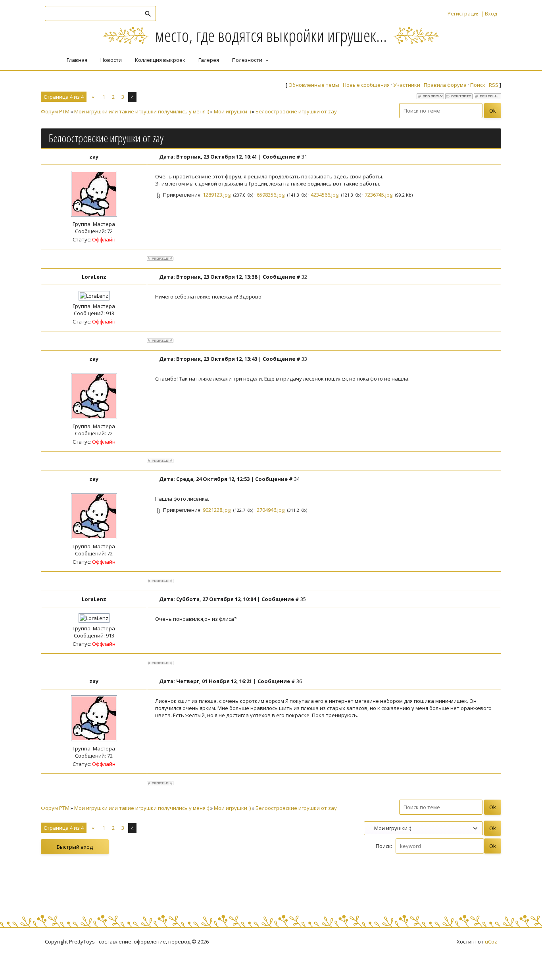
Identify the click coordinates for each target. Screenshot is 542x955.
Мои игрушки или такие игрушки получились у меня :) (141, 111)
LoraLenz (94, 276)
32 (304, 276)
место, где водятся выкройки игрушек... (271, 35)
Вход (491, 13)
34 (297, 478)
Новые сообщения (366, 84)
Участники (406, 84)
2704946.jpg (270, 509)
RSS (493, 84)
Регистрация (464, 13)
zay (93, 156)
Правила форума (445, 84)
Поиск (477, 84)
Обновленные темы (313, 84)
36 (299, 681)
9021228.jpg (217, 509)
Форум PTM (55, 111)
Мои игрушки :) (232, 111)
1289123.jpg (217, 194)
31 (304, 156)
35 (303, 599)
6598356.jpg (270, 194)
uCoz (491, 941)
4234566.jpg (324, 194)
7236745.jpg (378, 194)
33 (304, 358)
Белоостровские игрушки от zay (296, 111)
